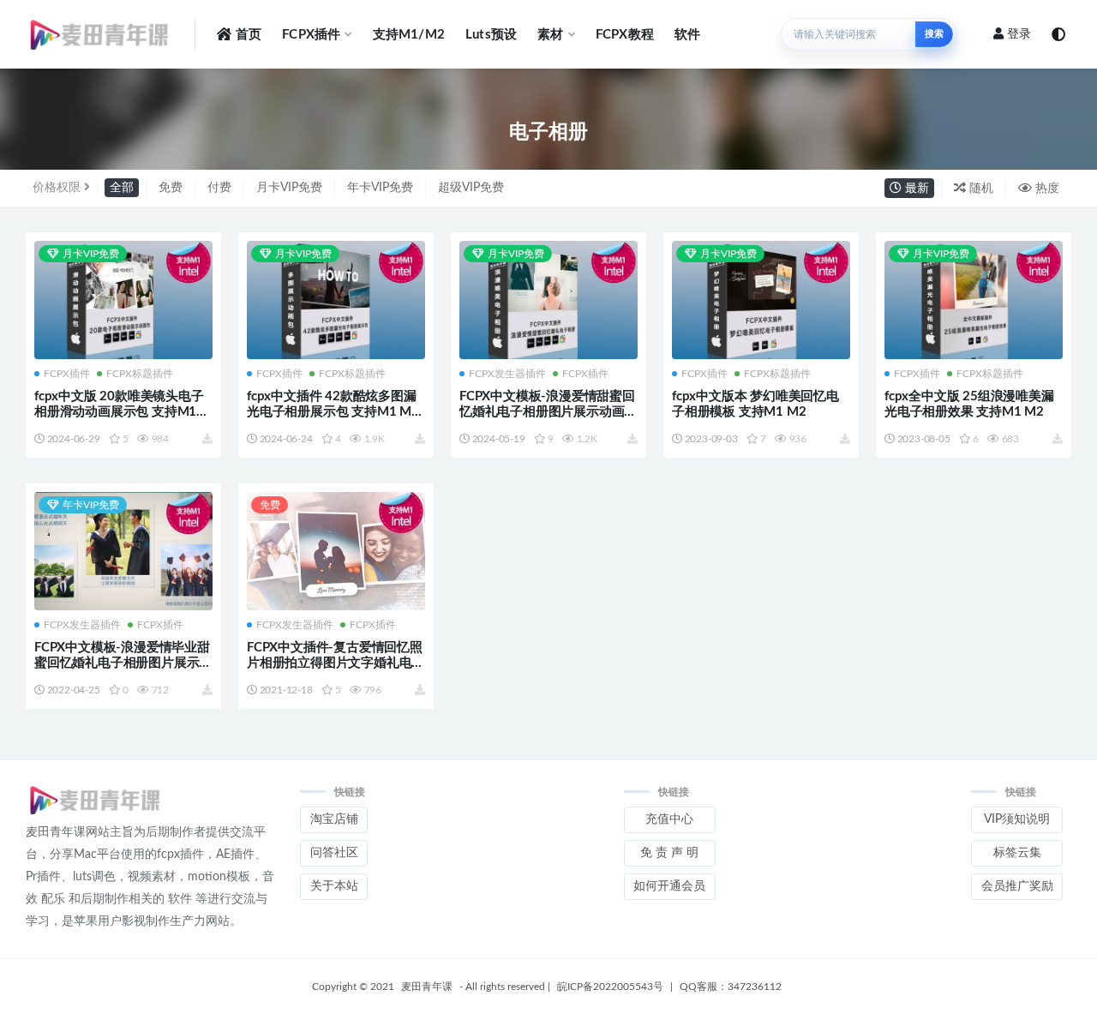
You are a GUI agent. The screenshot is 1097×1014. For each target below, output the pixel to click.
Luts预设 (491, 34)
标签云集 (1017, 853)
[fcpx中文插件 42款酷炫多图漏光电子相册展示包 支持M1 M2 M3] (336, 302)
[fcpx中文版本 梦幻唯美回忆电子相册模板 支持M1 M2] (761, 302)
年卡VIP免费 (380, 188)
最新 (915, 189)
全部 (122, 188)
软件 (687, 34)
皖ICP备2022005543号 (610, 986)
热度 (1045, 189)
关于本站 (334, 886)
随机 (979, 189)
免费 (171, 188)
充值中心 (669, 819)
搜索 (934, 34)
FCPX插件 (311, 34)
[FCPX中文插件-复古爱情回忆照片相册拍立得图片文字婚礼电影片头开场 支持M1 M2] (336, 551)
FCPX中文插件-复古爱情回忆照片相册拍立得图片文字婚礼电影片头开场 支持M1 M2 (335, 663)
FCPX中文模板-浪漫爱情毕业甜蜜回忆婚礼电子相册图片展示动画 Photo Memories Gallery (123, 663)
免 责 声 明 (669, 853)
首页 (248, 34)
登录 (1019, 34)
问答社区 (334, 853)
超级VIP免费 (471, 188)
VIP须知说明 (1017, 819)
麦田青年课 (427, 986)
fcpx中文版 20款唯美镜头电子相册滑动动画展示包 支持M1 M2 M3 (119, 412)
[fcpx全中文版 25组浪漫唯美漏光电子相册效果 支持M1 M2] (973, 302)
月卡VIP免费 (289, 188)
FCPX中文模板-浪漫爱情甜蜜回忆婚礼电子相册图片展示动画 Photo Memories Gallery (547, 412)
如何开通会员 (669, 886)
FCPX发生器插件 (507, 374)
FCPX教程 (625, 34)
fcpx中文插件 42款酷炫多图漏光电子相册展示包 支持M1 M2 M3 (333, 412)
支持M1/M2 (409, 34)
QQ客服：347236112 (731, 986)
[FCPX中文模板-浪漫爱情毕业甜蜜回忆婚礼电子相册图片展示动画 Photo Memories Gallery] (123, 553)
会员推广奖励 (1017, 886)
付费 (219, 188)
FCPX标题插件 (139, 374)
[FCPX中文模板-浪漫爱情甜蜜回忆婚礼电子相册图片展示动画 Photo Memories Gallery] (548, 302)
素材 (550, 34)
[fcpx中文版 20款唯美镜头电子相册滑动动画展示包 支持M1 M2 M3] (123, 302)
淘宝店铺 (334, 819)
